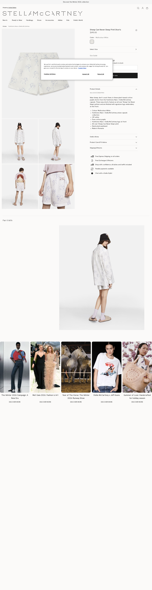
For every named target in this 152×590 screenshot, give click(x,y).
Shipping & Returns (96, 148)
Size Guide (93, 55)
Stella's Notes (94, 137)
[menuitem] (6, 20)
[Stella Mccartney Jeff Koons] (106, 367)
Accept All (85, 74)
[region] (77, 69)
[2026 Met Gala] (45, 367)
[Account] (142, 8)
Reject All (101, 74)
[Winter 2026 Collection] (14, 367)
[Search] (138, 8)
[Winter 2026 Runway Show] (76, 367)
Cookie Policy (82, 68)
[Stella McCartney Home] (42, 13)
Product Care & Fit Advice (98, 142)
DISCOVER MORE (14, 402)
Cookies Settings (50, 74)
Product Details (95, 89)
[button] (38, 74)
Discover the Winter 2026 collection (76, 2)
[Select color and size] (136, 30)
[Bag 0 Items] (147, 8)
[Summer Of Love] (137, 367)
